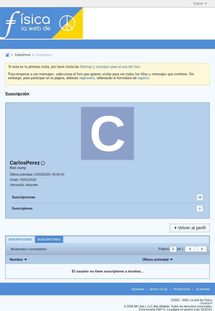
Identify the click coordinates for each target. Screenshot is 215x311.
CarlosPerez (23, 54)
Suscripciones (23, 197)
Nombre (16, 259)
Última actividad (155, 259)
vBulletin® (206, 303)
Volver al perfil (192, 227)
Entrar (198, 4)
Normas (137, 289)
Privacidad (181, 289)
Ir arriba (203, 289)
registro (143, 78)
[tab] (20, 239)
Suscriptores (22, 208)
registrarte (87, 78)
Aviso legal (158, 289)
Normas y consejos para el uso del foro (110, 67)
